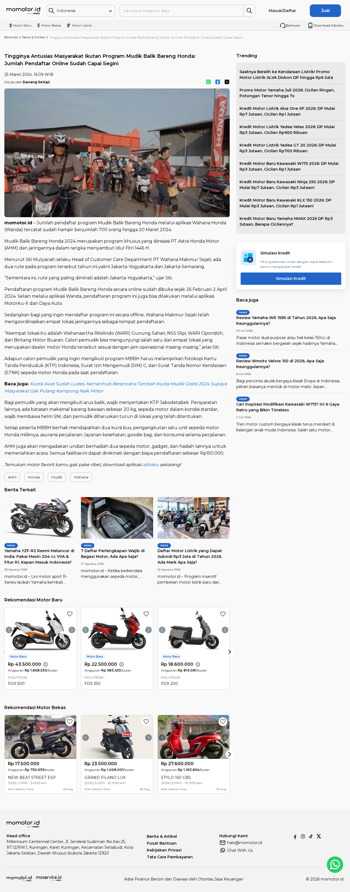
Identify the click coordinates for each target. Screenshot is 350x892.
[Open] (110, 11)
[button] (12, 477)
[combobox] (77, 11)
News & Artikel (33, 37)
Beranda (11, 37)
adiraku (151, 464)
